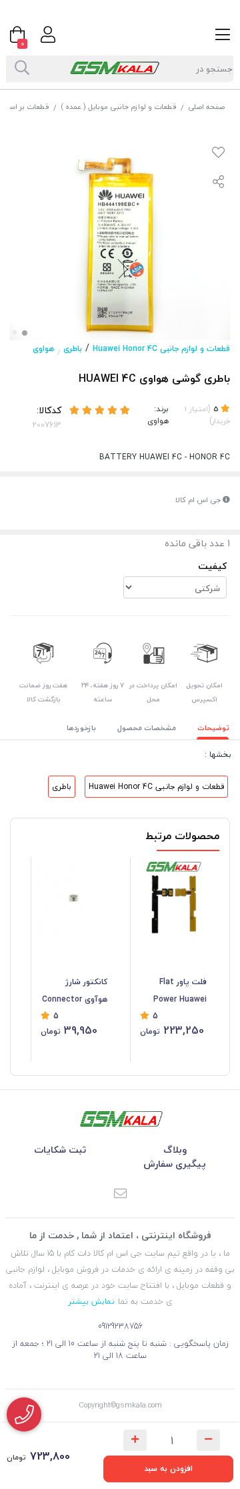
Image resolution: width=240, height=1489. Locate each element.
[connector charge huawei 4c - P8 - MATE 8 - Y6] (74, 897)
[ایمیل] (120, 1194)
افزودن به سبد (168, 1469)
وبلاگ (175, 1149)
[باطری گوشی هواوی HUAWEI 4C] (120, 1119)
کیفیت (212, 566)
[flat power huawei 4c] (173, 897)
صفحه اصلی (206, 106)
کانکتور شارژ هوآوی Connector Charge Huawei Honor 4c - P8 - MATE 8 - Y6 (74, 991)
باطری (72, 349)
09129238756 (120, 1326)
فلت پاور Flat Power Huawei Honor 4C (180, 991)
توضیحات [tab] (213, 727)
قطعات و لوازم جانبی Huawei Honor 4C (161, 349)
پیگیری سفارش (174, 1163)
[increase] (135, 1440)
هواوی (43, 349)
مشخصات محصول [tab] (146, 727)
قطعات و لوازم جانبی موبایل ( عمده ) (119, 106)
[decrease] (208, 1440)
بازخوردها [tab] (81, 727)
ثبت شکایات (60, 1149)
